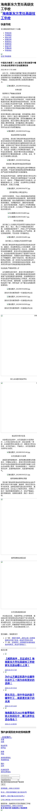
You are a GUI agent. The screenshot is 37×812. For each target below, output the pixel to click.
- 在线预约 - (6, 737)
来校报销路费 (23, 732)
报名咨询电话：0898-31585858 (12, 806)
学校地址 (8, 50)
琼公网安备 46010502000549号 (13, 800)
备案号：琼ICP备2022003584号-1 (12, 796)
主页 (3, 56)
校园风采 (8, 44)
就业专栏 (8, 46)
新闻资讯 (8, 42)
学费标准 (8, 48)
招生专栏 (8, 37)
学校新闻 (8, 56)
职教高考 (8, 39)
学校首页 (8, 33)
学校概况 (8, 35)
